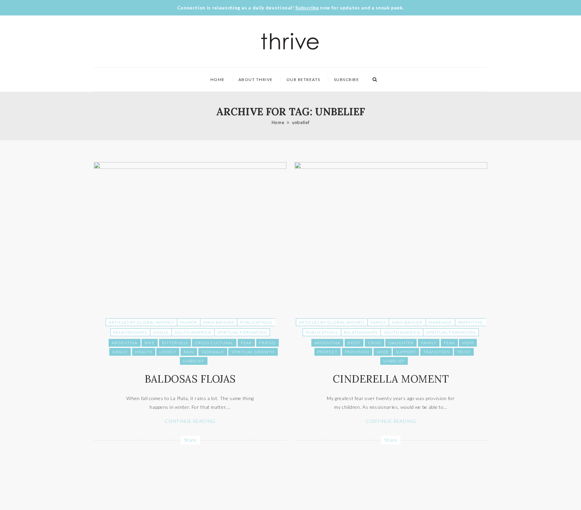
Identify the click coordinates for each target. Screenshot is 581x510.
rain (189, 351)
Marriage (440, 322)
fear (246, 342)
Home (217, 79)
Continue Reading (190, 421)
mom (468, 342)
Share (190, 440)
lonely (167, 351)
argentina (125, 342)
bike (150, 342)
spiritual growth (253, 351)
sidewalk (212, 351)
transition (436, 351)
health (143, 351)
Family (378, 322)
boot (354, 342)
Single (161, 332)
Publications (256, 322)
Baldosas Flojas (190, 378)
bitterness (175, 342)
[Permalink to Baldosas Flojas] (190, 167)
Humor (188, 322)
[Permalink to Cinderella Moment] (391, 167)
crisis (374, 342)
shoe (383, 351)
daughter (401, 342)
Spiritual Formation (242, 332)
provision (357, 351)
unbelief (300, 122)
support (406, 351)
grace (120, 351)
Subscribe (307, 7)
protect (327, 351)
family (428, 342)
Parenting (470, 322)
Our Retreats (303, 79)
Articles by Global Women (141, 322)
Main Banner (218, 322)
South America (193, 332)
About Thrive (255, 79)
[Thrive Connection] (290, 41)
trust (464, 351)
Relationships (130, 332)
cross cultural (214, 342)
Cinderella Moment (391, 378)
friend (267, 342)
